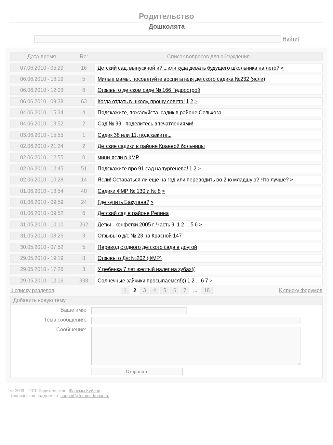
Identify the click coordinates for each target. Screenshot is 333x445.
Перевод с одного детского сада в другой (147, 247)
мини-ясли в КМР (118, 157)
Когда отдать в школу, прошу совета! (141, 101)
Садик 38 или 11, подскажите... (134, 135)
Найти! (291, 39)
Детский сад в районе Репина (133, 213)
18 (207, 290)
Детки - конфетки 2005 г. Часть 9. (137, 224)
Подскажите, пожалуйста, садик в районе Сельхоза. (160, 112)
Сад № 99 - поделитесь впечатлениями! (145, 123)
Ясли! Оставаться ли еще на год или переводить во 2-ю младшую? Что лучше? (193, 179)
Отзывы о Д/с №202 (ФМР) (130, 258)
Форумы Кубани (84, 390)
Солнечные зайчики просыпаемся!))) (142, 280)
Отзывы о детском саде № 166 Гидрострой (149, 90)
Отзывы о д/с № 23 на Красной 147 (140, 235)
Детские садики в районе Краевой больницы (151, 146)
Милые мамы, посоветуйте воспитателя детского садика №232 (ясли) (181, 79)
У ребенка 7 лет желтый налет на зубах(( (146, 269)
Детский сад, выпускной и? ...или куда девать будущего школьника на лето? (188, 68)
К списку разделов (32, 290)
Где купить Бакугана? (123, 202)
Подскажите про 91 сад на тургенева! (143, 168)
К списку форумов (301, 290)
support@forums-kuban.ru (84, 395)
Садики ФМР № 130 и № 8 (129, 191)
